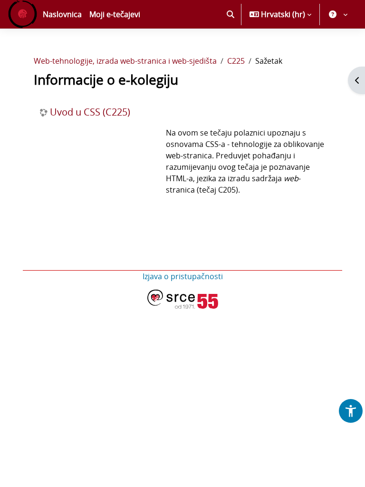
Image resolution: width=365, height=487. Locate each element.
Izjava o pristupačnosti (183, 276)
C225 (236, 61)
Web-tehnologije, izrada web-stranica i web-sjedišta (125, 61)
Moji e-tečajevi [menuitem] (114, 14)
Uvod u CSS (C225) (90, 112)
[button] (230, 14)
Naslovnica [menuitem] (62, 14)
